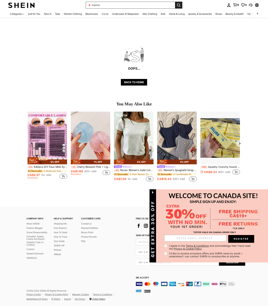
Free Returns (60, 228)
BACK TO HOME (134, 82)
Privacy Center (33, 294)
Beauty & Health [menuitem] (235, 13)
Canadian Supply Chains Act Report (35, 237)
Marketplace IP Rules (37, 299)
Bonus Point (87, 232)
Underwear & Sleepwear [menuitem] (125, 13)
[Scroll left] (253, 13)
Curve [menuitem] (105, 13)
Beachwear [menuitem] (92, 13)
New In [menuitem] (48, 13)
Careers (30, 249)
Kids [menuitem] (163, 13)
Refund (57, 250)
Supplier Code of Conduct (34, 243)
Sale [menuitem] (57, 13)
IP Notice (55, 299)
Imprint (67, 299)
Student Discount (34, 253)
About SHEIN (33, 223)
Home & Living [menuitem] (177, 13)
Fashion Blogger (34, 228)
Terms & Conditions (102, 294)
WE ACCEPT (142, 278)
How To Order (60, 232)
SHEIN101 (31, 258)
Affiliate (57, 254)
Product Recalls (89, 237)
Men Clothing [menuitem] (150, 13)
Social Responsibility (36, 232)
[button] (250, 5)
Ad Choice (80, 299)
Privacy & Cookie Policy (56, 294)
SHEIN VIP (59, 245)
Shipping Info (60, 223)
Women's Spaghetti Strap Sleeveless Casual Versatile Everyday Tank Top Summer (177, 170)
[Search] (178, 5)
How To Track (60, 237)
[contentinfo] (190, 284)
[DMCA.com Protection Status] (147, 291)
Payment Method (89, 228)
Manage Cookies (80, 294)
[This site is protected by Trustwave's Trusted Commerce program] (138, 291)
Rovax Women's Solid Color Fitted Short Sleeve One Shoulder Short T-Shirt (134, 170)
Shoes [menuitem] (218, 13)
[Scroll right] (257, 13)
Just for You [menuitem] (34, 13)
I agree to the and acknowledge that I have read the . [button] (210, 247)
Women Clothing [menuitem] (73, 13)
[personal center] (229, 5)
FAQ (83, 241)
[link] (236, 5)
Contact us (86, 223)
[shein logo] (21, 5)
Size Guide (59, 241)
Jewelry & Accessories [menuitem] (200, 13)
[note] (47, 160)
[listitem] (47, 147)
